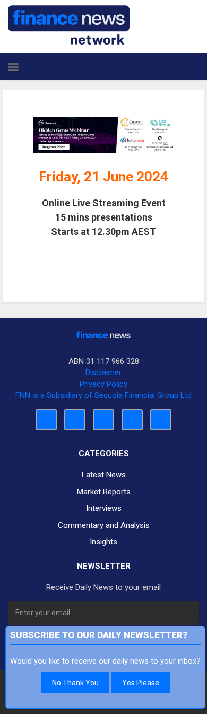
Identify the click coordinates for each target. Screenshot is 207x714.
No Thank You (75, 682)
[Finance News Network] (69, 25)
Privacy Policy (103, 384)
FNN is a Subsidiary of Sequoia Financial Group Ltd (103, 395)
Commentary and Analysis (104, 525)
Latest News (104, 475)
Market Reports (104, 492)
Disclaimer (103, 372)
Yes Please (140, 682)
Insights (103, 541)
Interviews (104, 508)
